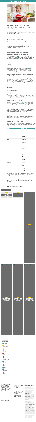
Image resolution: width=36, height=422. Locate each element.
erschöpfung (27, 391)
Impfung (29, 396)
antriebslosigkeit (27, 385)
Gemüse (32, 394)
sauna (33, 404)
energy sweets (27, 390)
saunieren (26, 405)
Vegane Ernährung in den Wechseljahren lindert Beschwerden (29, 226)
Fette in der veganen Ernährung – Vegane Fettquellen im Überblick (29, 299)
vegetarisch (26, 415)
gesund (26, 396)
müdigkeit (26, 404)
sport (33, 407)
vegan (29, 413)
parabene (30, 404)
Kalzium (17, 186)
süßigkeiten (26, 412)
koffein (33, 396)
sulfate (29, 410)
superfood (33, 410)
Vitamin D (26, 83)
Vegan (8, 23)
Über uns (20, 420)
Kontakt (23, 420)
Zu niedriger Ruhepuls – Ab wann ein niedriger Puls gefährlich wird (18, 386)
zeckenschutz (30, 416)
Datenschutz (26, 420)
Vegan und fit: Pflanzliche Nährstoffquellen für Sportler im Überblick (6, 299)
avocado (26, 387)
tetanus (33, 412)
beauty (30, 387)
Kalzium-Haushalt (31, 68)
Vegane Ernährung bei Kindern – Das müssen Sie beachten (18, 299)
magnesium (26, 399)
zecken (26, 416)
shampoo (26, 407)
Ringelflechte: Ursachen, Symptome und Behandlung (18, 399)
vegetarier (32, 413)
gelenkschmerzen (27, 394)
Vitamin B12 (21, 103)
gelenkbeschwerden (28, 393)
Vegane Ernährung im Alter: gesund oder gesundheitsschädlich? (18, 194)
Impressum (30, 420)
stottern (26, 410)
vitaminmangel (31, 415)
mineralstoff (26, 402)
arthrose (32, 385)
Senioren (21, 186)
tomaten (26, 413)
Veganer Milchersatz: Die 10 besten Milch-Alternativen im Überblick (6, 195)
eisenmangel (32, 388)
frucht (30, 391)
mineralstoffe (31, 402)
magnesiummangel (27, 401)
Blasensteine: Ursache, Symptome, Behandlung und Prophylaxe (18, 396)
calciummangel (27, 388)
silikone (30, 407)
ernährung (31, 390)
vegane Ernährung (12, 186)
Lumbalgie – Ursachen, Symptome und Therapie (18, 389)
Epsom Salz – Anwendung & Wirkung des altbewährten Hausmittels (18, 392)
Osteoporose (14, 57)
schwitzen (30, 405)
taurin (30, 412)
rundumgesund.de (5, 384)
